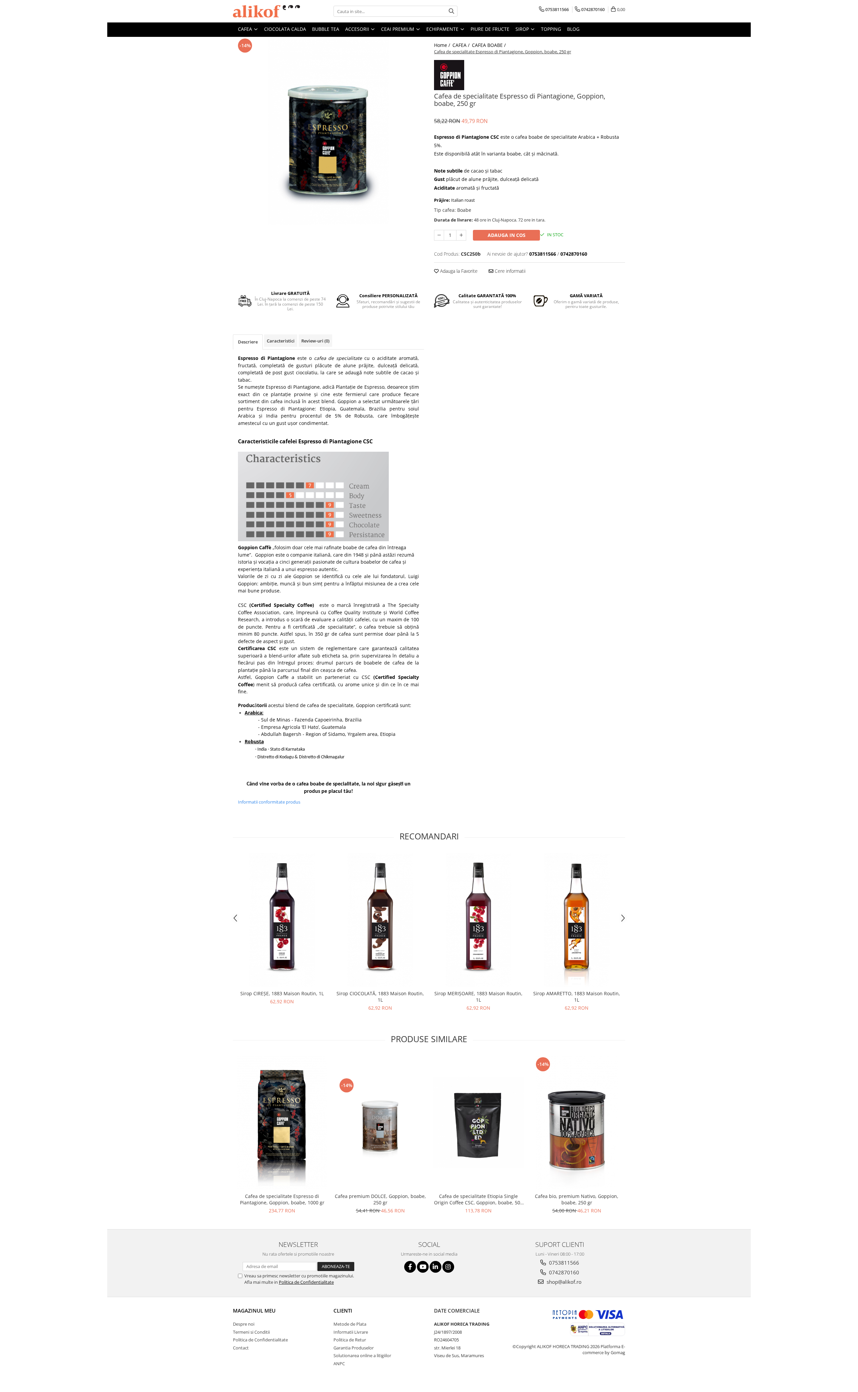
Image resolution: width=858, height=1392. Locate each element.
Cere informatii (509, 271)
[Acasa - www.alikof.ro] (266, 11)
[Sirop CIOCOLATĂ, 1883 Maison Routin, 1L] (380, 920)
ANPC (339, 1364)
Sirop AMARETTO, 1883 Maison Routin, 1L (576, 996)
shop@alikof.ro (563, 1281)
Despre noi (243, 1324)
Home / (442, 45)
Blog (573, 29)
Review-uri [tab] (315, 341)
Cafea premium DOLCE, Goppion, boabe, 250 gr (380, 1199)
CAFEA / (461, 45)
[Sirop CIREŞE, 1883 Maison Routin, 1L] (282, 920)
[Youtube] (423, 1267)
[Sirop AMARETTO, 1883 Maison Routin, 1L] (576, 920)
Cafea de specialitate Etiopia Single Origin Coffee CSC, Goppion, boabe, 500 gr (478, 1199)
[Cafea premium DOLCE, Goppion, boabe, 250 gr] (380, 1122)
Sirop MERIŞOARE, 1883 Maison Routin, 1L (478, 996)
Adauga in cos (507, 235)
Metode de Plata (349, 1324)
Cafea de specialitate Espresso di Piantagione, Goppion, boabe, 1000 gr (282, 1199)
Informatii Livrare (350, 1332)
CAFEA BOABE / (489, 45)
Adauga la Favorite (458, 271)
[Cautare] (451, 11)
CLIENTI (342, 1310)
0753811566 (563, 1262)
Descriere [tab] (248, 342)
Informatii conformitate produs (269, 802)
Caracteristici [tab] (281, 341)
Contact (241, 1348)
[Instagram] (448, 1267)
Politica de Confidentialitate (306, 1282)
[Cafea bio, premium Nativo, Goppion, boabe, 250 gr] (576, 1123)
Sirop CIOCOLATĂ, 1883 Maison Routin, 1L (380, 996)
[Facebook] (410, 1267)
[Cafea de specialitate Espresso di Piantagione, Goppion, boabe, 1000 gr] (282, 1123)
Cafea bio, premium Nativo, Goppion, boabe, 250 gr (576, 1199)
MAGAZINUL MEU (254, 1310)
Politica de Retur (349, 1340)
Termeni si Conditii (251, 1332)
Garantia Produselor (353, 1348)
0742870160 (563, 1272)
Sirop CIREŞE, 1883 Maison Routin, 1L (282, 993)
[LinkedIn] (435, 1267)
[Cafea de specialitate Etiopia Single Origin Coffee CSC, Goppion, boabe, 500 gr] (478, 1122)
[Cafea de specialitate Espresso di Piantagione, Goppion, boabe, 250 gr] (328, 131)
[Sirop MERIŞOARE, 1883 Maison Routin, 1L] (478, 920)
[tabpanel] (328, 131)
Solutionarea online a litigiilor (362, 1355)
